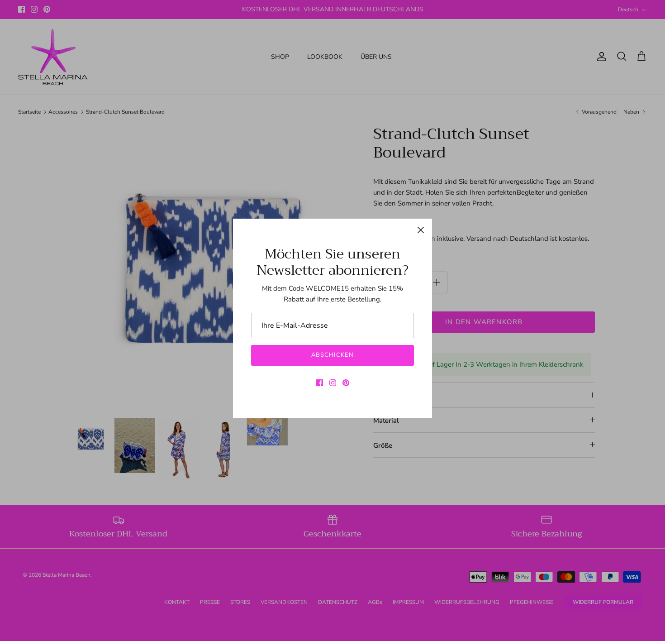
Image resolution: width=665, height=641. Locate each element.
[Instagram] (332, 382)
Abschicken (332, 355)
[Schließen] (421, 230)
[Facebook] (319, 382)
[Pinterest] (345, 382)
